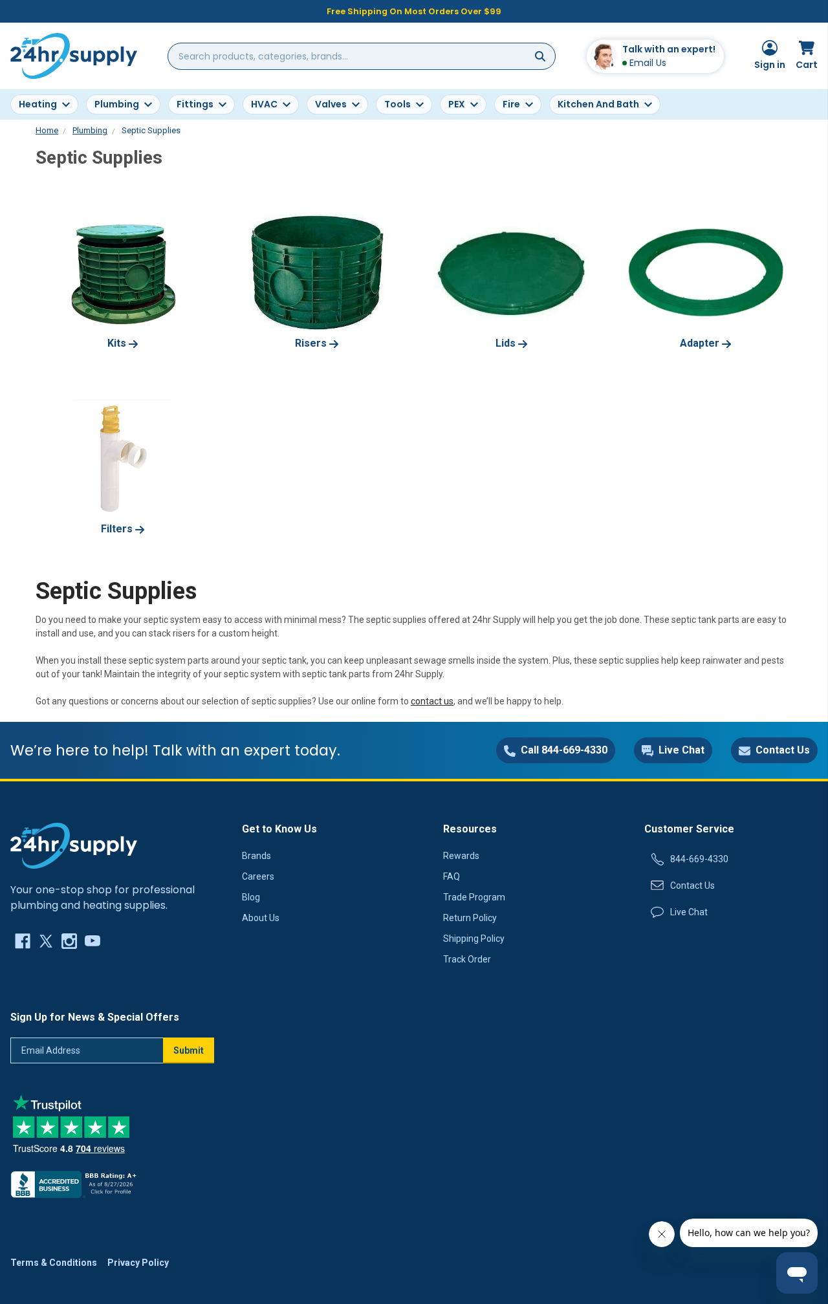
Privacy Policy (138, 1262)
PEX (456, 104)
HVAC (264, 104)
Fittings (195, 104)
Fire (511, 104)
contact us (432, 701)
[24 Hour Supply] (73, 845)
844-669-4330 (699, 859)
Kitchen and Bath (598, 104)
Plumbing (116, 104)
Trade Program (474, 897)
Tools (397, 104)
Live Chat (689, 912)
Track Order (467, 959)
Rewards (461, 856)
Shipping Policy (474, 938)
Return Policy (470, 918)
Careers (258, 876)
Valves (331, 104)
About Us (260, 918)
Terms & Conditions (53, 1262)
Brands (256, 856)
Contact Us (692, 885)
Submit (188, 1050)
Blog (251, 897)
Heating (38, 104)
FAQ (451, 876)
